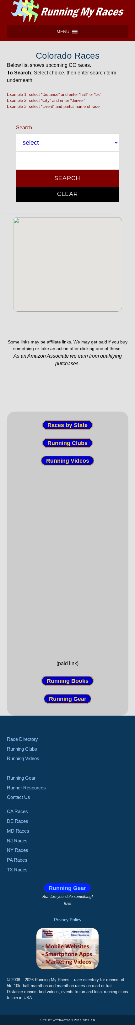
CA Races (17, 811)
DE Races (17, 821)
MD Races (18, 831)
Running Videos (67, 461)
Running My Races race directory (67, 11)
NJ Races (17, 840)
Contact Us (18, 797)
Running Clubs (67, 443)
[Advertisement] (67, 557)
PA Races (17, 860)
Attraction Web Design (74, 1020)
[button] (63, 31)
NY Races (17, 850)
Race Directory (22, 739)
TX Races (17, 869)
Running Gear (67, 698)
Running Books (68, 681)
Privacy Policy (67, 919)
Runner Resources (26, 787)
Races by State (67, 425)
